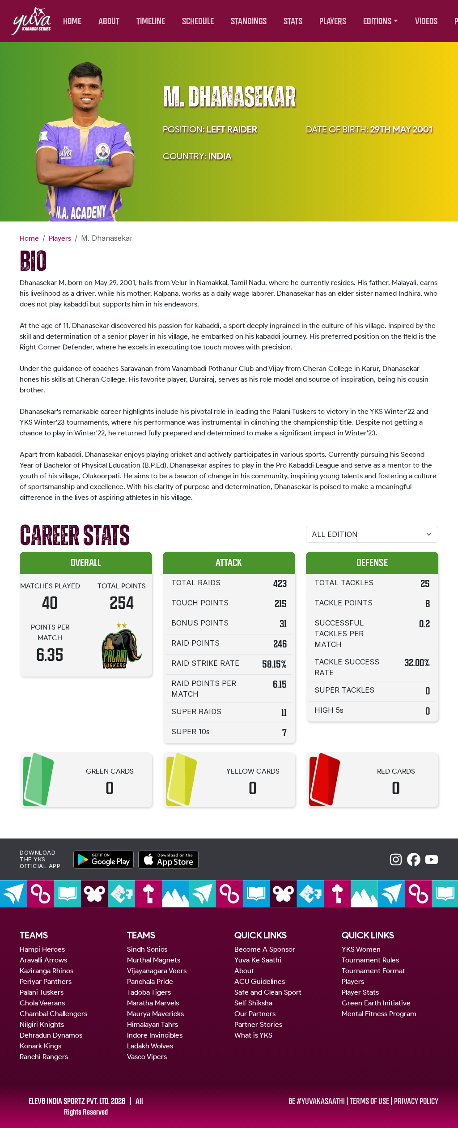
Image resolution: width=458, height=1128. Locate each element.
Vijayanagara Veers (157, 970)
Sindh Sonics (147, 949)
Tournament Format (373, 970)
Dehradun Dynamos (51, 1035)
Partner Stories (258, 1024)
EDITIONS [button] (377, 21)
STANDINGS (249, 21)
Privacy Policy (416, 1101)
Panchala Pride (150, 981)
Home (29, 238)
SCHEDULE (198, 21)
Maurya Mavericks (155, 1013)
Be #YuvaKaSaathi (316, 1101)
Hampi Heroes (42, 949)
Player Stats (360, 992)
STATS (293, 21)
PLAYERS (332, 21)
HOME (72, 21)
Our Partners (255, 1013)
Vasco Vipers (147, 1056)
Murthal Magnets (153, 960)
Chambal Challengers (53, 1013)
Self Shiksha (253, 1003)
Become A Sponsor (264, 949)
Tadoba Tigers (149, 992)
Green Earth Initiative (376, 1003)
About (244, 970)
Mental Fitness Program (379, 1013)
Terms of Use (369, 1101)
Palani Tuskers (42, 992)
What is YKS (253, 1035)
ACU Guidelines (259, 981)
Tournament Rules (370, 960)
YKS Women (361, 949)
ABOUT (108, 21)
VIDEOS (426, 21)
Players (60, 238)
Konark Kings (40, 1046)
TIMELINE (150, 21)
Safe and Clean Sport (267, 992)
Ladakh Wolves (150, 1046)
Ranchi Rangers (44, 1056)
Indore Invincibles (154, 1035)
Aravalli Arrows (43, 960)
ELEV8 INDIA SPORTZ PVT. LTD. (69, 1101)
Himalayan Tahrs (152, 1024)
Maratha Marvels (153, 1003)
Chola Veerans (42, 1003)
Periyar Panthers (46, 981)
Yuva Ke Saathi (257, 960)
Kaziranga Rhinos (46, 970)
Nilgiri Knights (42, 1024)
